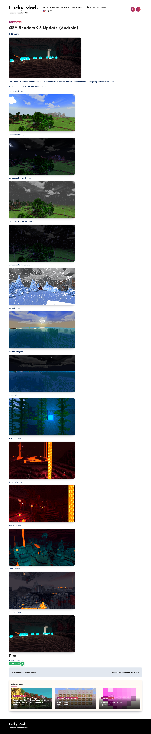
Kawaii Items (63, 702)
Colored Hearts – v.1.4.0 (111, 702)
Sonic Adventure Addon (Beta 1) (124, 672)
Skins (88, 7)
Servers (96, 7)
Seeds (103, 7)
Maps (52, 7)
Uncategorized (63, 7)
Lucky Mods (24, 8)
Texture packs (78, 7)
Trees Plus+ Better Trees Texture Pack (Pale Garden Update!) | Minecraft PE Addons (30, 702)
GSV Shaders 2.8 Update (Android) (43, 28)
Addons (61, 698)
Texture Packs (15, 22)
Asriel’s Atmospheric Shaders (25, 672)
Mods (45, 7)
